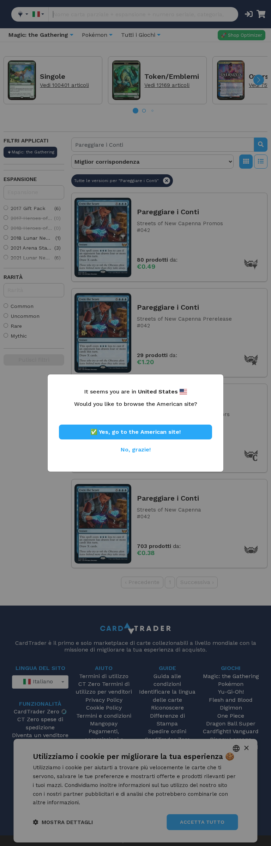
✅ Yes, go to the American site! (135, 431)
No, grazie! (136, 449)
